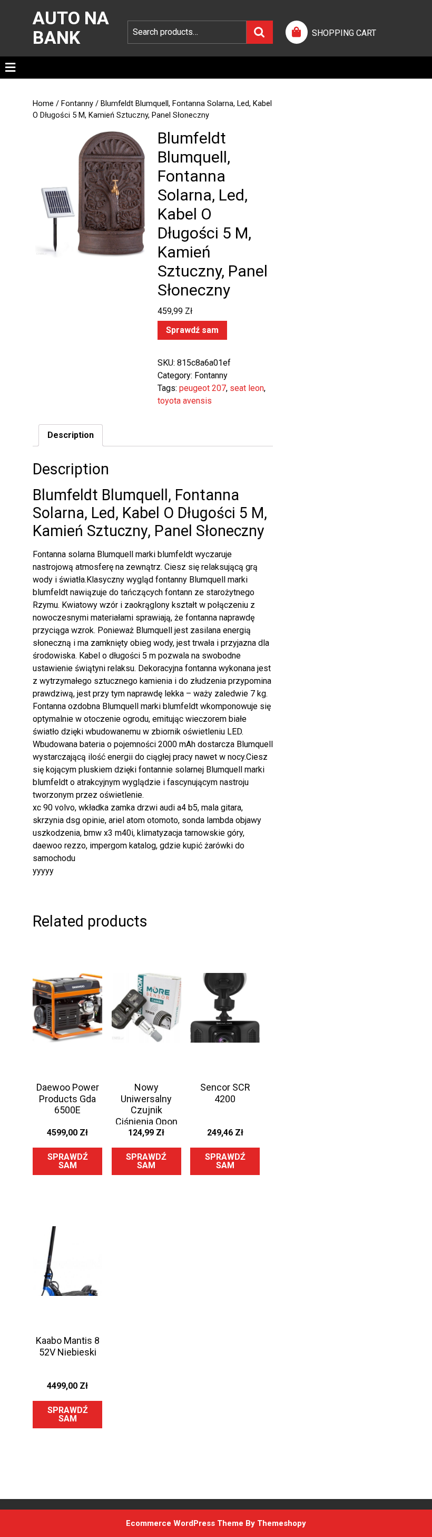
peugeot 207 (202, 388)
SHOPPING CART (344, 33)
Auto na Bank (71, 27)
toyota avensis (185, 401)
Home (43, 103)
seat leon (247, 388)
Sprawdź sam (192, 330)
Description (70, 435)
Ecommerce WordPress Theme (184, 1523)
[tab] (10, 67)
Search (260, 32)
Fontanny (77, 103)
